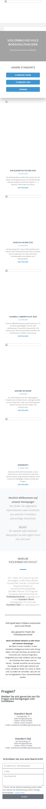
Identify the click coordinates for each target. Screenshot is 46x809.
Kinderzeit (23, 465)
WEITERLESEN (23, 188)
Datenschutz (20, 792)
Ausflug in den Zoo (23, 242)
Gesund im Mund (23, 391)
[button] (23, 25)
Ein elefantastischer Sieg (23, 170)
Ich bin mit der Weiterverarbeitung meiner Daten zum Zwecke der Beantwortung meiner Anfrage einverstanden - (22, 790)
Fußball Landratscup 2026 (23, 316)
